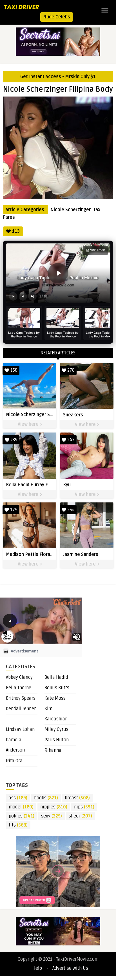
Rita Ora (14, 761)
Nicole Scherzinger (70, 210)
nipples (53, 807)
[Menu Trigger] (105, 10)
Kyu (67, 485)
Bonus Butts (56, 688)
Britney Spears (20, 698)
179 (13, 510)
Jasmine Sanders (80, 554)
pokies (21, 816)
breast (77, 798)
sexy (51, 816)
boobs (46, 798)
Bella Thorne (18, 688)
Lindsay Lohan (20, 729)
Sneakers (73, 415)
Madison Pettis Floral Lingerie (38, 554)
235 (13, 440)
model (21, 807)
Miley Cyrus (56, 729)
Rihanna (52, 750)
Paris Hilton (56, 740)
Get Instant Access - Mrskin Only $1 (58, 77)
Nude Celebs (56, 17)
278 (71, 370)
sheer (80, 816)
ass (18, 798)
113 (16, 231)
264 (71, 510)
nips (84, 807)
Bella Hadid (56, 677)
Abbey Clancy (19, 677)
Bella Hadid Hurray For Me (33, 485)
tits (18, 825)
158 (13, 370)
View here (29, 424)
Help (37, 968)
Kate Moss (55, 698)
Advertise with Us (70, 968)
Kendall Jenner (21, 709)
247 (71, 440)
